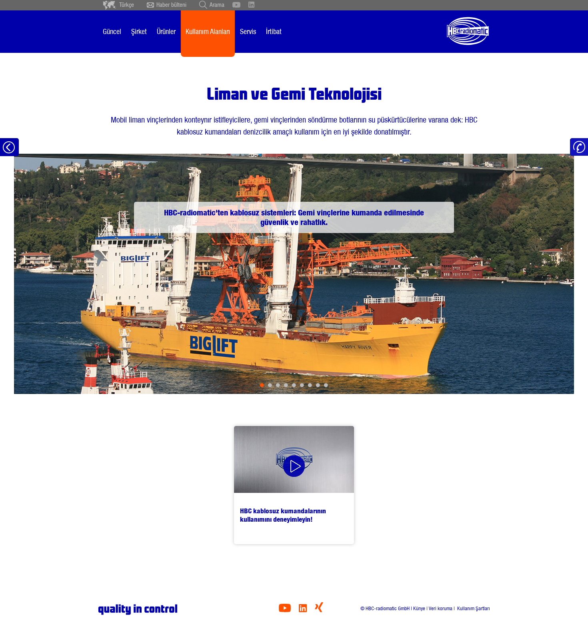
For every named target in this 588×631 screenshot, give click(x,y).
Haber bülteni (171, 4)
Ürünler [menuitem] (166, 31)
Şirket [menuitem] (139, 31)
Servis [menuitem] (248, 31)
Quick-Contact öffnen (579, 147)
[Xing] (319, 610)
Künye (419, 608)
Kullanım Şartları (473, 608)
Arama (217, 4)
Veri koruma (440, 608)
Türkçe (126, 4)
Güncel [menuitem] (112, 31)
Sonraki (541, 274)
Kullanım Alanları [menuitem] (208, 31)
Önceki (47, 274)
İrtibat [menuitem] (274, 31)
